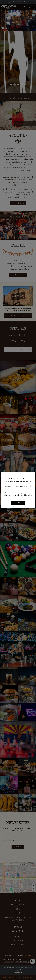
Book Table (18, 503)
